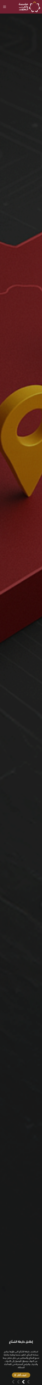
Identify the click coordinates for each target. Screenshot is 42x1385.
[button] (28, 1382)
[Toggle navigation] (4, 7)
